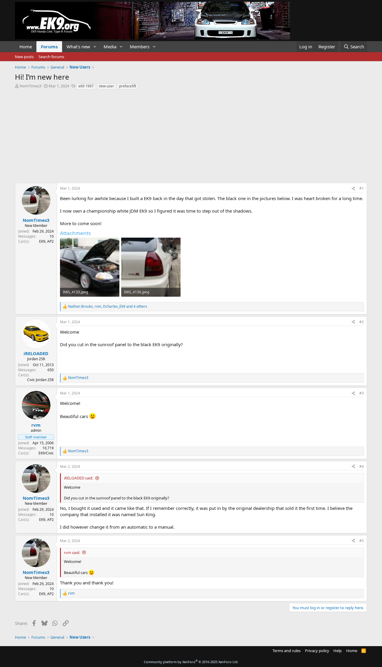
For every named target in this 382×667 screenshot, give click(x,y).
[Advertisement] (191, 135)
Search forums (51, 56)
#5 (361, 540)
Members (140, 46)
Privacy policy (317, 650)
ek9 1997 (86, 86)
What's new (78, 46)
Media (110, 46)
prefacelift (127, 86)
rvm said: (72, 552)
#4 (361, 466)
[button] (95, 46)
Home (25, 46)
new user (106, 86)
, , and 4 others (107, 306)
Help (337, 650)
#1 (361, 188)
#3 (361, 393)
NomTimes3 (30, 86)
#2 (361, 321)
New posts (24, 56)
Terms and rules (286, 650)
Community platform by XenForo (191, 662)
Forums (49, 46)
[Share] (353, 188)
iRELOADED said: (78, 478)
